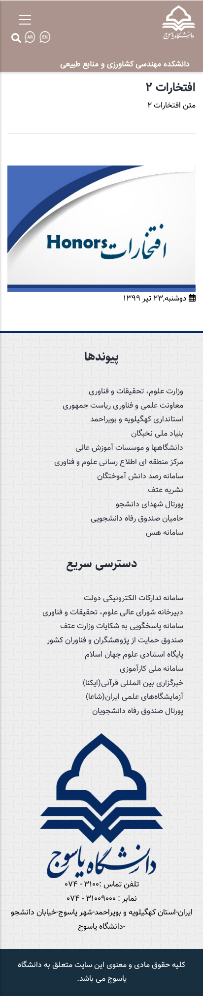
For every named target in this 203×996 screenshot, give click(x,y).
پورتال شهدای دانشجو (149, 504)
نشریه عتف (165, 490)
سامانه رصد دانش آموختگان (140, 476)
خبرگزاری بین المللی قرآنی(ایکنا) (133, 683)
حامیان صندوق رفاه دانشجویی (137, 519)
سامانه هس (164, 533)
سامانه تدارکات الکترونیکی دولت (133, 598)
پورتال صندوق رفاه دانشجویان (137, 711)
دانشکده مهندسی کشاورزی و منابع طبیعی (125, 64)
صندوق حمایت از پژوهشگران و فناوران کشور (115, 641)
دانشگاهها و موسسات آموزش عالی (129, 448)
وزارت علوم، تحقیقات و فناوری (136, 392)
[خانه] (179, 22)
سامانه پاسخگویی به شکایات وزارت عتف (121, 626)
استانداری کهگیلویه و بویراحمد (136, 420)
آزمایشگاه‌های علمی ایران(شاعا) (134, 697)
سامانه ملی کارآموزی (151, 669)
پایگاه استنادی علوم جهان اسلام (134, 655)
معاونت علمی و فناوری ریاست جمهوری (123, 406)
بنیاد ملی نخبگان (157, 434)
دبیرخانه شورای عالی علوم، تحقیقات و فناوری (112, 613)
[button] (101, 172)
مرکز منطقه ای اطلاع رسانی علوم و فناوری (118, 462)
